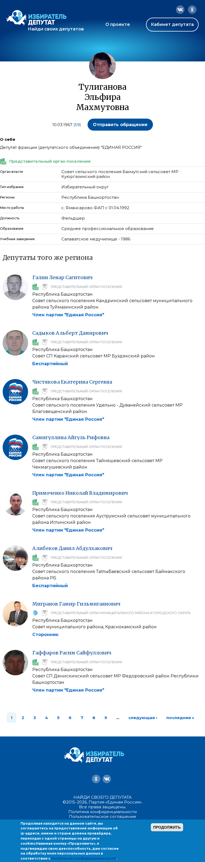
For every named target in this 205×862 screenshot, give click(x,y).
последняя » (180, 717)
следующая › (142, 717)
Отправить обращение (120, 124)
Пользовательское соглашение (102, 816)
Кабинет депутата (172, 24)
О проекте (117, 24)
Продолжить (167, 827)
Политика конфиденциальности (102, 811)
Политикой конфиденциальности (83, 858)
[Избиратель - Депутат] (36, 18)
